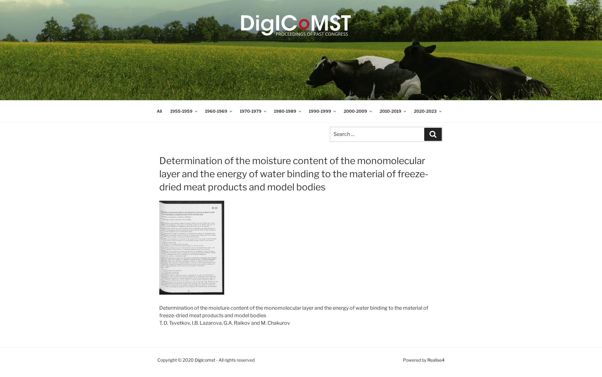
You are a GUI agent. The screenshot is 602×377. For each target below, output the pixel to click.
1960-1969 (216, 111)
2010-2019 (390, 111)
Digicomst (205, 360)
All (159, 111)
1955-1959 (181, 111)
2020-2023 (425, 111)
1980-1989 (285, 111)
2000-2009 (355, 111)
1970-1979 (250, 111)
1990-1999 (320, 111)
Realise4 (436, 360)
